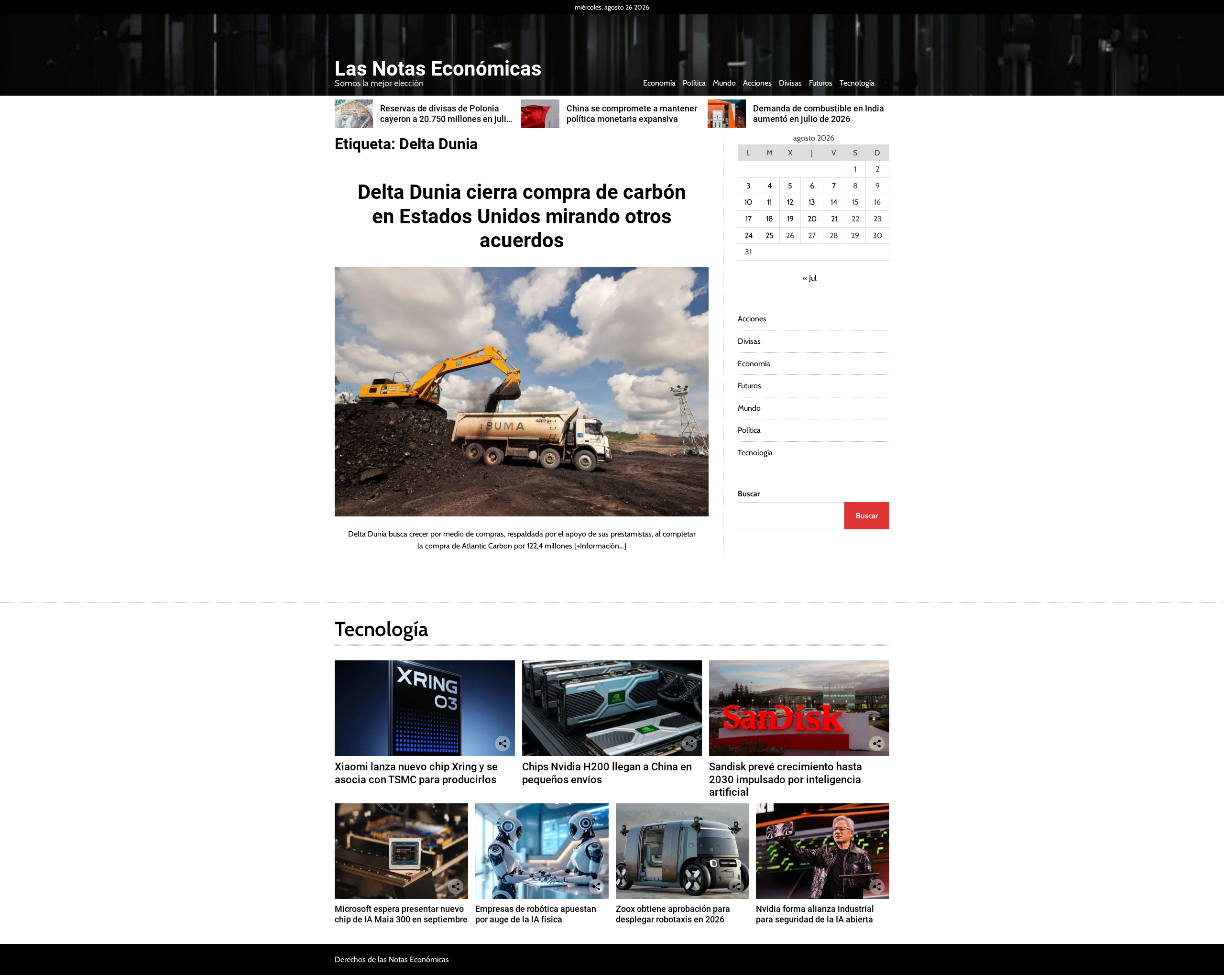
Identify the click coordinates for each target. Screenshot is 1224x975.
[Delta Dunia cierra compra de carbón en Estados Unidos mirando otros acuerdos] (522, 391)
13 (812, 202)
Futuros (820, 83)
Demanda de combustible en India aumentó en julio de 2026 (818, 113)
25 (769, 235)
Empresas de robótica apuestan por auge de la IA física (535, 914)
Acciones (757, 83)
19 (790, 218)
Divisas (790, 83)
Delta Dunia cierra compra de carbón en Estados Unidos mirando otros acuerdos (522, 216)
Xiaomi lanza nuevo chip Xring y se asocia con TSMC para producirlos (416, 773)
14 (834, 202)
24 (748, 235)
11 (769, 202)
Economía (659, 83)
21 (834, 218)
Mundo (724, 83)
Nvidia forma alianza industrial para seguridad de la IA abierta (815, 914)
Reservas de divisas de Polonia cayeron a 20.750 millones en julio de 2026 (445, 118)
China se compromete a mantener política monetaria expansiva (632, 113)
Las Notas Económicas (438, 69)
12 (790, 202)
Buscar (749, 493)
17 (748, 218)
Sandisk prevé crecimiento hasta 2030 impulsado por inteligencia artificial (785, 779)
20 (812, 218)
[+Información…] (600, 545)
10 (748, 202)
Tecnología (857, 83)
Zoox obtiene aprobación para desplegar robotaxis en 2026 (673, 914)
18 (769, 218)
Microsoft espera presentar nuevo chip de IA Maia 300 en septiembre (401, 914)
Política (694, 83)
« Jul (810, 278)
